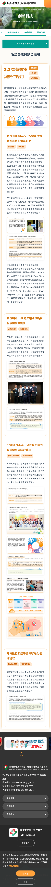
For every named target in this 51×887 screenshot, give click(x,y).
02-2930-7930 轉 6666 (23, 790)
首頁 (7, 10)
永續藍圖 (28, 32)
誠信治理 (41, 32)
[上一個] (2, 32)
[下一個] (49, 32)
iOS (22, 835)
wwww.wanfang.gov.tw (23, 782)
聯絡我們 (25, 843)
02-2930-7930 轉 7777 (22, 786)
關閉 (25, 881)
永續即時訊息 (13, 32)
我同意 (25, 873)
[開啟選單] (47, 4)
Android (30, 835)
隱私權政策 (14, 866)
